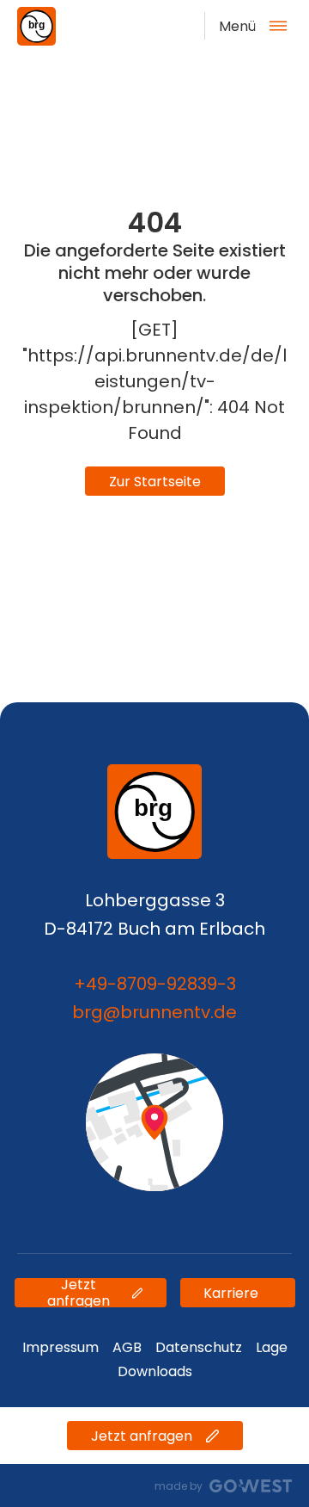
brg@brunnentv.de (154, 1012)
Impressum (60, 1347)
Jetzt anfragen (78, 1292)
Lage (272, 1347)
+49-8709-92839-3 (155, 984)
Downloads (155, 1371)
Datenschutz (198, 1347)
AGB (127, 1347)
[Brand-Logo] (36, 26)
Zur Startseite (155, 481)
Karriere (230, 1293)
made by (178, 1486)
